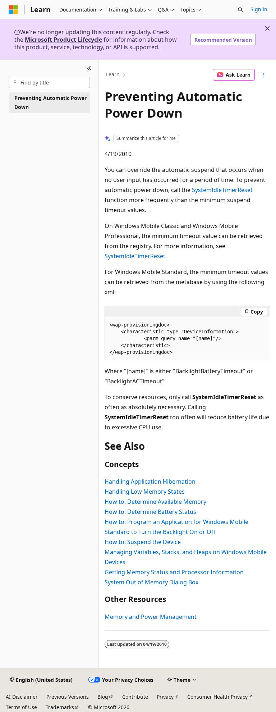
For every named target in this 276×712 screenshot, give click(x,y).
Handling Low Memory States (145, 492)
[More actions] (264, 75)
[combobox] (49, 82)
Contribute (135, 696)
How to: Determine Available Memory (155, 502)
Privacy (165, 696)
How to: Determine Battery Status (150, 512)
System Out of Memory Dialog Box (151, 582)
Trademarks (60, 707)
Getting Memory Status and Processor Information (174, 572)
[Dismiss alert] (267, 28)
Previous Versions (67, 696)
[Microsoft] (13, 9)
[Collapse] (89, 68)
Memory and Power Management (151, 617)
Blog (102, 696)
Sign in (258, 9)
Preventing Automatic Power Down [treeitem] (50, 102)
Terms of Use (21, 707)
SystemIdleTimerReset (222, 190)
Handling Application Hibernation (150, 481)
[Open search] (240, 9)
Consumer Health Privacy (217, 696)
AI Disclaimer (22, 696)
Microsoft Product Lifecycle (63, 40)
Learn (113, 74)
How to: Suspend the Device (143, 542)
